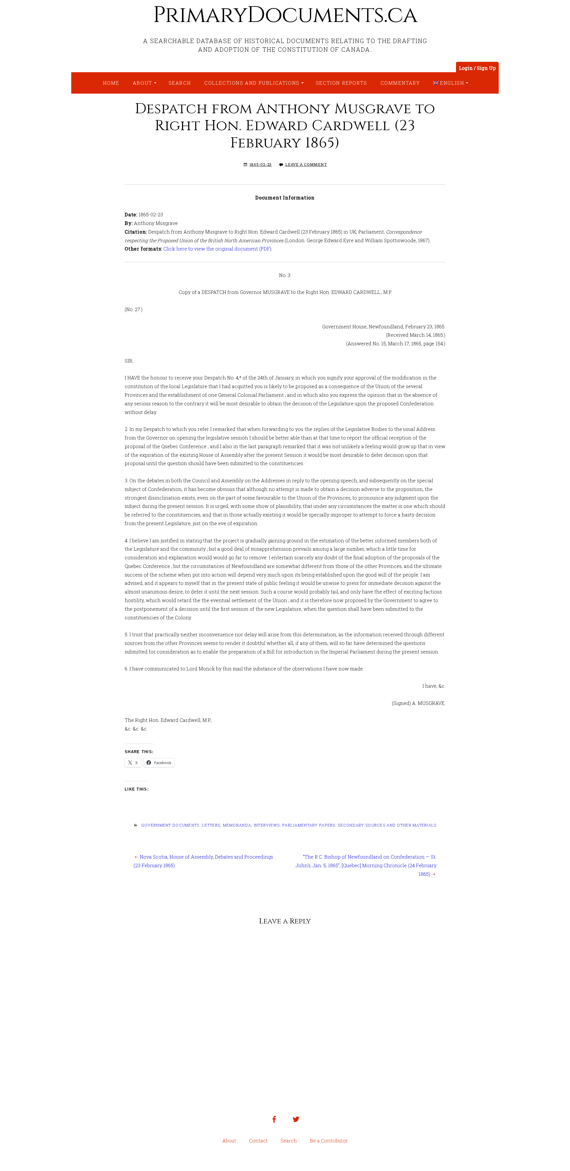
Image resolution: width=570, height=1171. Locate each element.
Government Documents (170, 825)
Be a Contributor (329, 1140)
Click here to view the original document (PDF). (217, 248)
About (142, 83)
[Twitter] (296, 1123)
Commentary (400, 83)
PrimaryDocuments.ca (285, 15)
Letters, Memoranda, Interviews (241, 825)
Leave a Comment (306, 164)
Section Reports (341, 83)
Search (180, 83)
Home (111, 83)
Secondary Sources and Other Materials (387, 825)
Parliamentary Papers (308, 825)
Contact (258, 1140)
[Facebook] (274, 1123)
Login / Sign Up (477, 68)
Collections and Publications (252, 83)
